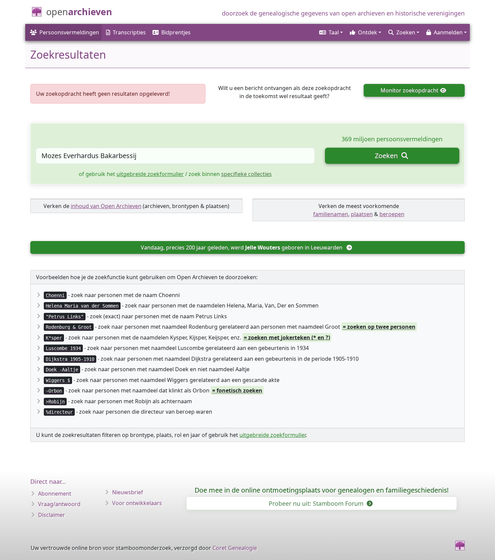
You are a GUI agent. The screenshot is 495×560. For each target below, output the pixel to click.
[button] (330, 32)
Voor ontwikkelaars (137, 503)
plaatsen (362, 214)
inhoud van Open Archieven (106, 206)
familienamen (330, 214)
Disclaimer (51, 515)
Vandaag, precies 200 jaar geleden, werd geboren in (241, 247)
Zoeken (387, 155)
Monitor (409, 90)
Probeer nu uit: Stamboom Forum (317, 503)
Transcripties (129, 32)
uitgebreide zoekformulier (150, 174)
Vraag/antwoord (59, 504)
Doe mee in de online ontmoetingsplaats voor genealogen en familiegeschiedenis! (322, 490)
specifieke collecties (246, 174)
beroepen (392, 214)
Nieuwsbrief (127, 492)
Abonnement (54, 493)
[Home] (460, 545)
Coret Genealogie (234, 548)
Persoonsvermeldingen (69, 32)
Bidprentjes (176, 32)
